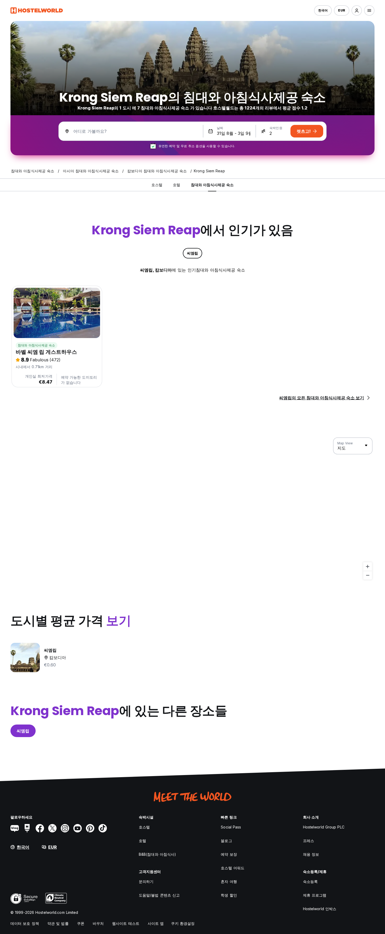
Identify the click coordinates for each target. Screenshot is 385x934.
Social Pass (231, 827)
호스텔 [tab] (156, 185)
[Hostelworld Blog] (14, 828)
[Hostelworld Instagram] (65, 828)
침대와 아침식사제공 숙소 (36, 345)
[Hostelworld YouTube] (77, 828)
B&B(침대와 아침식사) (157, 854)
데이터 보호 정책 (24, 923)
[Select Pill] (356, 10)
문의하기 (146, 881)
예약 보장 (229, 854)
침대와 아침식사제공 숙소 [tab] (212, 185)
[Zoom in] (367, 566)
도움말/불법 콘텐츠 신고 (159, 895)
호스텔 (144, 827)
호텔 (142, 840)
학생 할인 (229, 895)
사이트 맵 (156, 923)
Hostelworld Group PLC (323, 827)
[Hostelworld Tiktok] (102, 828)
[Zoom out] (367, 575)
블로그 (226, 840)
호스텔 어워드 (232, 868)
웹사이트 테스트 (125, 923)
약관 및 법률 (58, 923)
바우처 (98, 923)
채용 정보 (311, 854)
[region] (192, 508)
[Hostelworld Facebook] (40, 828)
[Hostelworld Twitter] (52, 828)
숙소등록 (310, 881)
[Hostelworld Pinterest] (90, 828)
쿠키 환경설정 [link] (183, 923)
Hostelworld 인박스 (320, 909)
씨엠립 (23, 730)
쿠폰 (80, 923)
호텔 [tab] (176, 185)
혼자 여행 (229, 881)
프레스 (308, 840)
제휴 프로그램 (315, 895)
